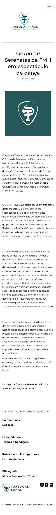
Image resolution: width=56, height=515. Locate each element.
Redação (8, 424)
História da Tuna (13, 459)
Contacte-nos (11, 420)
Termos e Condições (15, 442)
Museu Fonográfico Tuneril (19, 476)
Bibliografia (10, 471)
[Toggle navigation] (49, 8)
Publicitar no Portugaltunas (20, 454)
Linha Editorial (11, 437)
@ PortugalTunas (17, 504)
